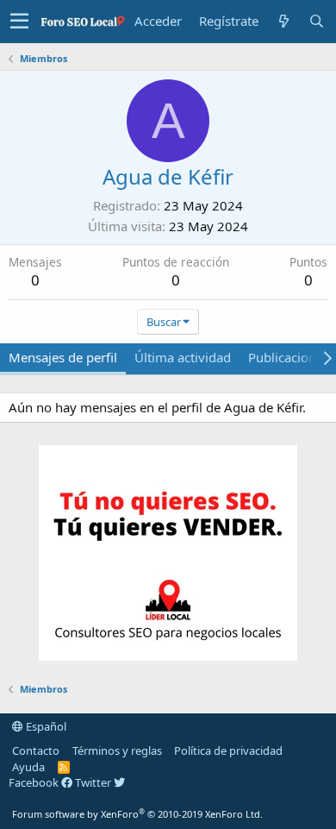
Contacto (35, 750)
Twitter (94, 782)
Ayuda (28, 767)
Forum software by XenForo (137, 813)
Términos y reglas (117, 750)
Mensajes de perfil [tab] (63, 357)
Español (44, 726)
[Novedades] (283, 21)
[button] (19, 21)
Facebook (35, 782)
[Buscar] (316, 21)
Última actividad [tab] (182, 357)
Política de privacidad (228, 750)
